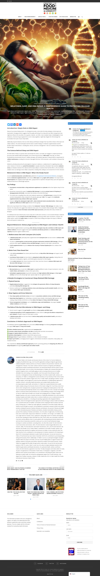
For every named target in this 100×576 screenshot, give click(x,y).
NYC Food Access (64, 16)
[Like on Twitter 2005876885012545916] (78, 204)
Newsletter (73, 16)
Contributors (40, 521)
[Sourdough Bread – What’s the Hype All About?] (72, 288)
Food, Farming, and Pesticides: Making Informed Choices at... (55, 492)
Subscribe (79, 542)
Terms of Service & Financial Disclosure (46, 524)
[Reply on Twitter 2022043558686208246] (72, 178)
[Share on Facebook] (38, 352)
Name (67, 522)
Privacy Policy (40, 528)
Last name (68, 529)
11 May (82, 142)
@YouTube (74, 154)
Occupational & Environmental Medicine (46, 176)
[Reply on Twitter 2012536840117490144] (72, 194)
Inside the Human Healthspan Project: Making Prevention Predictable (35, 493)
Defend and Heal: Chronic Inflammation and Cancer (79, 259)
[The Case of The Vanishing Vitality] (72, 279)
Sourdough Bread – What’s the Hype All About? (84, 287)
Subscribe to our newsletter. (43, 531)
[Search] (82, 17)
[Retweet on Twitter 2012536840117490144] (75, 194)
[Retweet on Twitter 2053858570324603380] (75, 157)
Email (67, 535)
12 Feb (82, 164)
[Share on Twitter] (39, 352)
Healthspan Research (30, 16)
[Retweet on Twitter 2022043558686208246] (75, 178)
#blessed (79, 176)
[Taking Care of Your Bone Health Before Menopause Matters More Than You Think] (72, 268)
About (19, 16)
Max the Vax (81, 249)
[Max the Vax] (72, 251)
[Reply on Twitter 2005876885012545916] (72, 204)
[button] (9, 488)
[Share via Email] (42, 352)
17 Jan (82, 185)
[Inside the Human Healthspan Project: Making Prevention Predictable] (36, 484)
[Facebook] (7, 1)
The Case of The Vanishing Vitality (83, 278)
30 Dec (82, 201)
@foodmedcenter (75, 142)
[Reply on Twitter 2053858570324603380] (72, 157)
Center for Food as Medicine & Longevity (80, 140)
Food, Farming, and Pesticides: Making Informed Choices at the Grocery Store (85, 240)
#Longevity (74, 176)
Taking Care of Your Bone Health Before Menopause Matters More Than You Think (84, 268)
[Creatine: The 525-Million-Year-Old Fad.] (16, 484)
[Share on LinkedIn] (41, 352)
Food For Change (53, 16)
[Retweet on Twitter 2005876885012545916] (75, 204)
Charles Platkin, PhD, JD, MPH (46, 116)
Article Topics (42, 16)
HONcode (27, 524)
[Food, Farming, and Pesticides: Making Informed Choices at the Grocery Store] (55, 484)
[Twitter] (9, 1)
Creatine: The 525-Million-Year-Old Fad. (16, 492)
